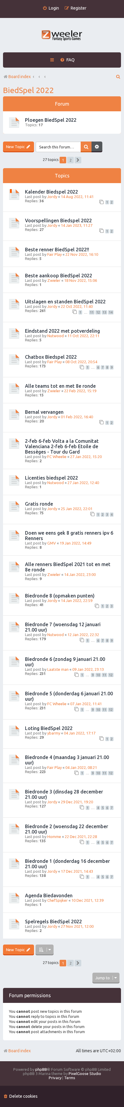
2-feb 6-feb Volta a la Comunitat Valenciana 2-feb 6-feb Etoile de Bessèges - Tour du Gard (62, 446)
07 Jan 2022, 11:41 (86, 704)
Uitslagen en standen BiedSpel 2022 (65, 301)
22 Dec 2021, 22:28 (81, 836)
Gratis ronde (39, 504)
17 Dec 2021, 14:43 (77, 871)
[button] (78, 160)
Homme (54, 836)
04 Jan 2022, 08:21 (81, 767)
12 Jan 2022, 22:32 (83, 634)
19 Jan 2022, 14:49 (75, 543)
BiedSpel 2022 (28, 90)
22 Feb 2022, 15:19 (80, 391)
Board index (19, 1050)
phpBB (41, 1069)
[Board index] (62, 36)
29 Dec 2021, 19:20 (77, 802)
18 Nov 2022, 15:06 (80, 280)
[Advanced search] (96, 147)
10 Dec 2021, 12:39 (87, 900)
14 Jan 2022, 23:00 (80, 574)
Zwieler (53, 280)
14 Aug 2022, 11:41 (77, 196)
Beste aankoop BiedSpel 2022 (58, 275)
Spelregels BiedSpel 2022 (53, 921)
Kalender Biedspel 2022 (51, 191)
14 (111, 312)
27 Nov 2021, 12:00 (77, 926)
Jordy (52, 196)
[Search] (86, 147)
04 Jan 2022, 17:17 (79, 733)
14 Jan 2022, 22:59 (76, 600)
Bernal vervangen (44, 412)
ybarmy (53, 733)
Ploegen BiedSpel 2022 (50, 120)
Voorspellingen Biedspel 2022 (58, 220)
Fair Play (54, 254)
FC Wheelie (57, 456)
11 (92, 312)
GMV (51, 543)
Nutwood (55, 336)
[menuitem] (50, 8)
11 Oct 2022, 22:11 (83, 336)
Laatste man (58, 669)
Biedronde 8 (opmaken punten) (60, 595)
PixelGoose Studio (85, 1073)
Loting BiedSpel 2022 (49, 728)
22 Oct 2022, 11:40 (77, 306)
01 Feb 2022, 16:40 (77, 417)
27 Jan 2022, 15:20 (86, 456)
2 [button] (71, 160)
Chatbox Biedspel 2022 (51, 357)
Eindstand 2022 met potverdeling (62, 331)
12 (98, 312)
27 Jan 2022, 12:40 (83, 482)
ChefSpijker (57, 900)
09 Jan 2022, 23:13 (88, 669)
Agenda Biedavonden (49, 895)
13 (104, 312)
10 (98, 675)
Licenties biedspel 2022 (51, 477)
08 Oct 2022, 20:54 (81, 362)
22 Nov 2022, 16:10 (81, 254)
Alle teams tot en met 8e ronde (60, 386)
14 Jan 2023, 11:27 (76, 225)
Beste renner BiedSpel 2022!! (57, 249)
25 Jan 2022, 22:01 (76, 509)
